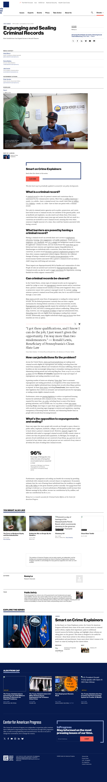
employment (70, 237)
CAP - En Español (86, 760)
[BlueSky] (22, 739)
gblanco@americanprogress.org (10, 56)
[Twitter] (4, 739)
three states (44, 387)
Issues (22, 13)
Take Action (57, 13)
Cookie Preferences (86, 764)
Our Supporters (85, 762)
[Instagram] (15, 739)
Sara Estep (66, 703)
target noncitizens (57, 270)
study (71, 485)
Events (39, 13)
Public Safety (30, 592)
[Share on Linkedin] (81, 41)
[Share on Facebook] (77, 41)
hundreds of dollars (49, 311)
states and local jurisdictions (53, 362)
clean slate (58, 380)
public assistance (61, 240)
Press (47, 13)
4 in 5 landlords (39, 242)
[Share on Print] (94, 41)
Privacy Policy (85, 758)
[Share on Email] (90, 41)
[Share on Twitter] (73, 41)
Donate (99, 13)
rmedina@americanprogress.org (11, 64)
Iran (35, 3)
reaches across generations (59, 256)
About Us (68, 13)
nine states (72, 403)
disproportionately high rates (67, 268)
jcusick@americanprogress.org (10, 72)
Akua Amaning (6, 539)
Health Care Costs (64, 3)
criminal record (32, 196)
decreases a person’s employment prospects (60, 252)
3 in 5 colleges (52, 242)
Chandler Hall (32, 703)
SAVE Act (41, 3)
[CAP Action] (8, 758)
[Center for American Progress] (6, 8)
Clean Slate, (86, 36)
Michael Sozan (6, 703)
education (29, 240)
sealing (74, 290)
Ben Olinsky (13, 703)
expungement (51, 285)
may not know (68, 315)
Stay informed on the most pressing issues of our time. (75, 730)
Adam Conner (84, 703)
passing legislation (48, 396)
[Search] (92, 14)
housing (36, 240)
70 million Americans (70, 199)
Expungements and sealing (35, 306)
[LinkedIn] (18, 739)
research (64, 431)
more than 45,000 (72, 245)
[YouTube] (11, 739)
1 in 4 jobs (45, 401)
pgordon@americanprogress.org (11, 82)
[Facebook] (8, 739)
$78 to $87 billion (32, 485)
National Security (51, 3)
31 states (29, 374)
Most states (30, 299)
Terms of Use (85, 756)
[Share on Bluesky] (85, 41)
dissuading (29, 313)
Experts (31, 13)
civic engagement (46, 240)
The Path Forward (27, 3)
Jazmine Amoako (59, 703)
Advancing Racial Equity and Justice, (82, 35)
